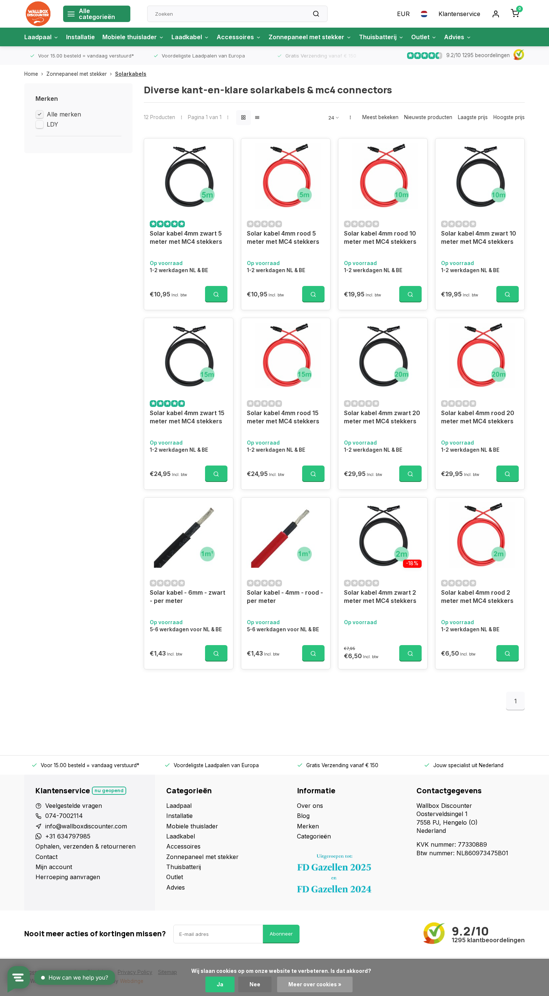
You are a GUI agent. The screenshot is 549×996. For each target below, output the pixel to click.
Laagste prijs (473, 117)
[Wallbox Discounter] (38, 14)
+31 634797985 (67, 836)
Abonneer (281, 934)
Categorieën (314, 836)
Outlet (420, 37)
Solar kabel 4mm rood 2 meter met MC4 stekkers (477, 596)
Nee (254, 984)
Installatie (80, 37)
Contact (46, 856)
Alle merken (64, 114)
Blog (303, 815)
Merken (308, 826)
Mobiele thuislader (129, 37)
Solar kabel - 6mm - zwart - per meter (187, 596)
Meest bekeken (380, 117)
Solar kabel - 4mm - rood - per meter (285, 596)
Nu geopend (109, 790)
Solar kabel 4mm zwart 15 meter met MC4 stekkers (187, 417)
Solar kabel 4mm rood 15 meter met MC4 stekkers (283, 417)
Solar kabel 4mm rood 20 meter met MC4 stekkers (477, 417)
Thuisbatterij (378, 37)
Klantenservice (459, 14)
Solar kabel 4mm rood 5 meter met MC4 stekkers (283, 237)
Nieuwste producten (428, 117)
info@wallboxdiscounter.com (86, 826)
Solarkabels (130, 74)
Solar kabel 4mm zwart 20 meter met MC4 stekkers (382, 417)
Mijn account (53, 867)
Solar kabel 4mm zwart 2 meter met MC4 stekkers (380, 596)
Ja (220, 984)
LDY (52, 124)
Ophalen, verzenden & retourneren (85, 846)
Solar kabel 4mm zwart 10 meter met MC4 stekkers (478, 237)
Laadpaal (38, 37)
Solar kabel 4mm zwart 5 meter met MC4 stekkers (186, 237)
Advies (454, 37)
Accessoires (235, 37)
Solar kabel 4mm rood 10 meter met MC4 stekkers (380, 237)
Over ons (310, 805)
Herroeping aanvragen (67, 877)
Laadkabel (186, 37)
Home (31, 74)
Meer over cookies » (314, 984)
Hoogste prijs (509, 117)
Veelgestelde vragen (73, 805)
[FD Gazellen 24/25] (351, 875)
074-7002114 (64, 815)
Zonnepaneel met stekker (306, 37)
